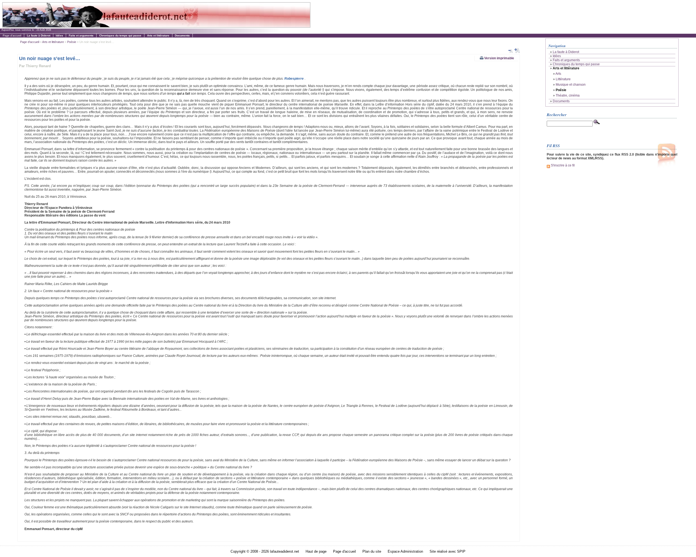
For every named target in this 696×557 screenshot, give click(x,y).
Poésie (71, 42)
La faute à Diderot (566, 52)
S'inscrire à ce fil (562, 165)
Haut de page (316, 551)
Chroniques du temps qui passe (576, 64)
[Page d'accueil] (156, 26)
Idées (557, 56)
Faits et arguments (566, 60)
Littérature (563, 79)
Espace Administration (405, 551)
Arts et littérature (53, 42)
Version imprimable (498, 58)
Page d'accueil (12, 35)
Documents (561, 101)
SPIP (461, 551)
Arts (558, 74)
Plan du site (371, 551)
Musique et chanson (571, 84)
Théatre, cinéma (568, 95)
